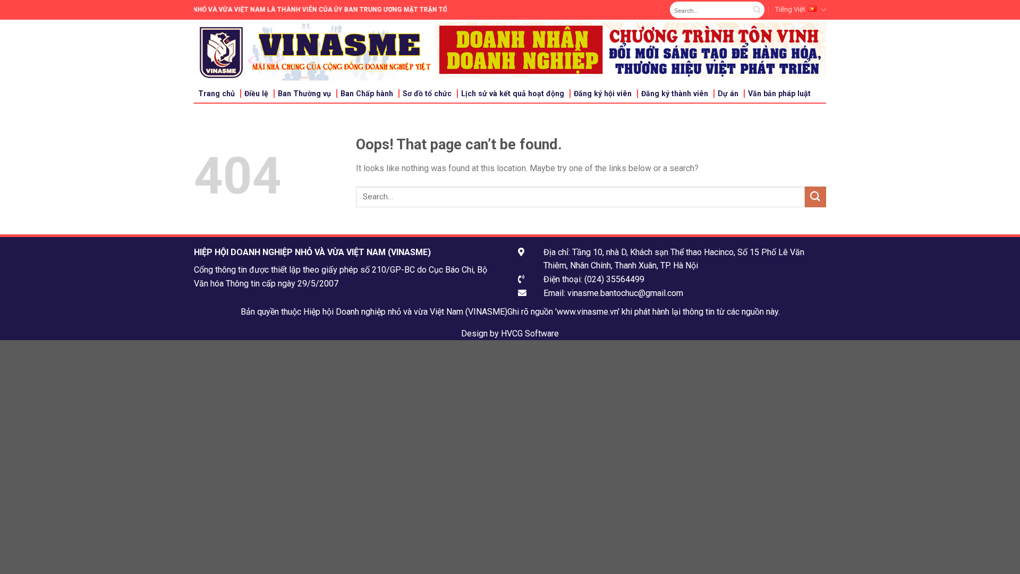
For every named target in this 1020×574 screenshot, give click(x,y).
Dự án (728, 93)
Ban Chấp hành (367, 93)
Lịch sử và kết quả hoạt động (512, 93)
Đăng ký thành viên (674, 93)
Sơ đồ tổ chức (427, 93)
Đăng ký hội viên (603, 93)
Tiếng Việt (790, 9)
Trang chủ (216, 93)
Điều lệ (256, 93)
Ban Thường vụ (304, 93)
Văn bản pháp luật (779, 93)
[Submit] (756, 10)
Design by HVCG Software (510, 333)
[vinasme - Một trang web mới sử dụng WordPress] (315, 52)
